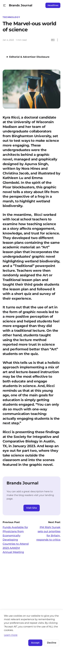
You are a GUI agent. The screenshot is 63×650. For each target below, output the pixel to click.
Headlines (53, 5)
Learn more (10, 634)
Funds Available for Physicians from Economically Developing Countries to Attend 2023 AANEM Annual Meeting (16, 540)
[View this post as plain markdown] (53, 40)
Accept (35, 642)
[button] (4, 5)
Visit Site (31, 507)
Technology (11, 17)
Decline (51, 642)
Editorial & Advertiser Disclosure (29, 56)
